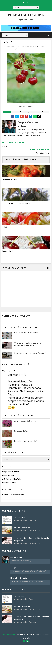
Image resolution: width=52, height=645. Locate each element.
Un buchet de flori (21, 431)
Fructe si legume (22, 49)
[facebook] (24, 2)
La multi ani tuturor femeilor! (25, 441)
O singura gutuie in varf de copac (16, 203)
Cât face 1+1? (8, 371)
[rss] (27, 2)
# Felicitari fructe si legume (22, 112)
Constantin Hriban (16, 557)
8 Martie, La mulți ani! (22, 528)
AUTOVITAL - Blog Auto (11, 479)
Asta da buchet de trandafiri (25, 421)
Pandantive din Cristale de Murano (28, 333)
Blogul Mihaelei (8, 475)
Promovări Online (9, 483)
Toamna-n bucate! (9, 179)
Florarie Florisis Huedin (18, 578)
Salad (4, 227)
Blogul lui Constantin (10, 472)
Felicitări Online (26, 15)
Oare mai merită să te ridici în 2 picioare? (30, 353)
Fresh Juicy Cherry (10, 251)
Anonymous (14, 568)
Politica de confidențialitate (13, 495)
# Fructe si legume (41, 112)
